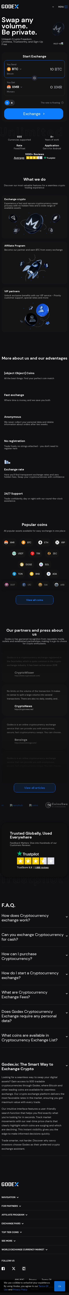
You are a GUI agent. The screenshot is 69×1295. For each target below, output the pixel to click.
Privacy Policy (20, 1289)
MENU (61, 7)
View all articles (34, 788)
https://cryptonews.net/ (24, 709)
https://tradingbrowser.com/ (26, 776)
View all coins (34, 600)
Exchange (31, 113)
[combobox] (51, 7)
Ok (59, 1286)
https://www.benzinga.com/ (25, 743)
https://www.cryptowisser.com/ (27, 676)
